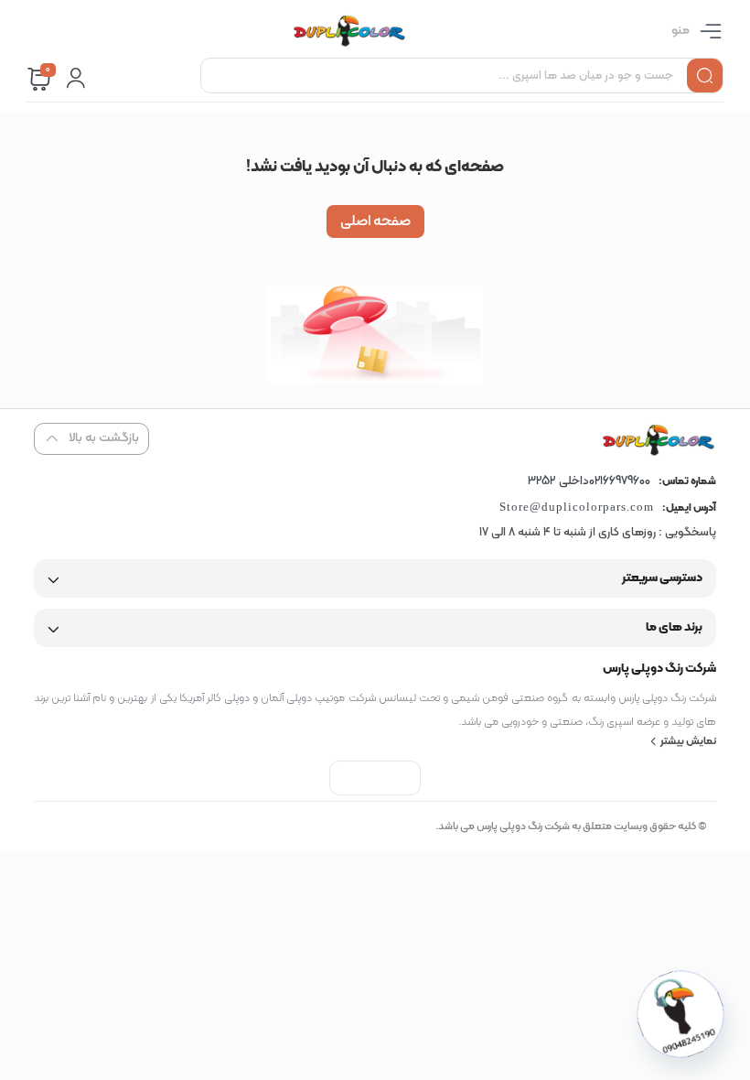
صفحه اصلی (375, 221)
